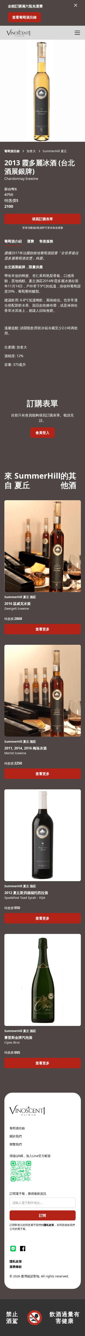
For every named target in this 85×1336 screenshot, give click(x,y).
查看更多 (42, 629)
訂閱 (42, 1215)
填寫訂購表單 (42, 219)
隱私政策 (49, 1225)
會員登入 (42, 432)
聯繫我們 (16, 1144)
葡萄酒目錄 (17, 1128)
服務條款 (16, 1266)
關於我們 (16, 1136)
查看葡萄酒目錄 (24, 17)
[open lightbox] (42, 91)
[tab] (13, 241)
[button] (76, 32)
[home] (18, 33)
